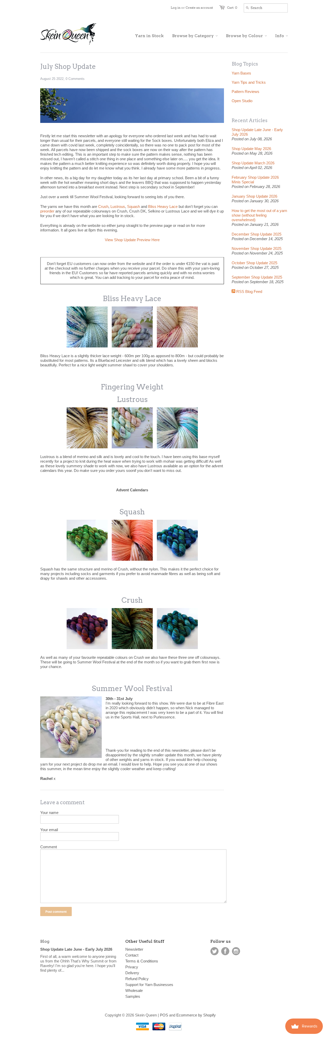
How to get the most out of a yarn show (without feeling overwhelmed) (259, 215)
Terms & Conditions (141, 961)
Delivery (132, 973)
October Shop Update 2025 (254, 263)
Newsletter (134, 949)
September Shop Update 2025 (257, 277)
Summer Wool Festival (132, 688)
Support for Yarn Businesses (149, 984)
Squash (133, 206)
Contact (131, 955)
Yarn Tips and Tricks (249, 82)
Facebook (225, 951)
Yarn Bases (241, 73)
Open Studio (242, 101)
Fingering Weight (132, 387)
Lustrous (117, 206)
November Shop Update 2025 (256, 248)
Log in (175, 7)
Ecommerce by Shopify (196, 1015)
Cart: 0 (232, 7)
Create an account (199, 7)
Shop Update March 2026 (253, 163)
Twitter (214, 951)
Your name (49, 812)
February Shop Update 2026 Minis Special (255, 179)
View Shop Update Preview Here (132, 240)
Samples (132, 996)
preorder (47, 211)
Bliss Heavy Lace (163, 206)
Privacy (131, 967)
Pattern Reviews (245, 91)
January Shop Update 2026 (254, 196)
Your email (49, 830)
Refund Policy (137, 979)
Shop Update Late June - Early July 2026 (257, 132)
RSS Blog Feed (248, 291)
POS (164, 1015)
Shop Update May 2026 (251, 148)
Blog (44, 941)
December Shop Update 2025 (256, 234)
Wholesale (134, 990)
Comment (48, 847)
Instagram (236, 951)
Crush (103, 206)
